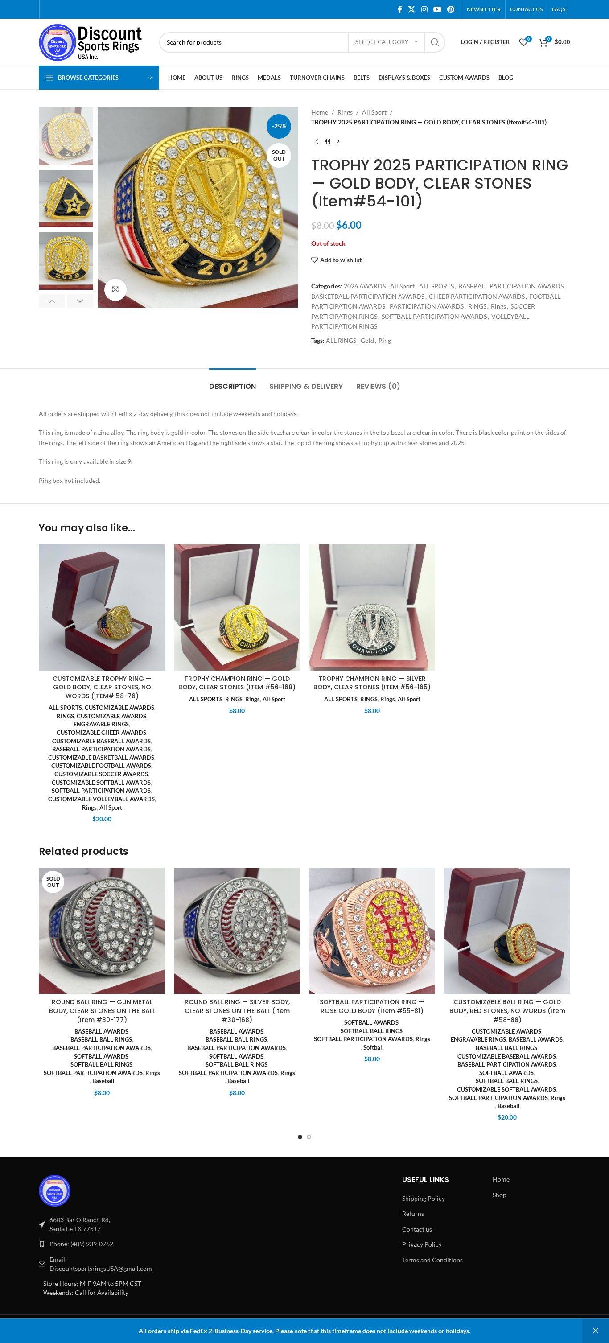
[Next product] (338, 141)
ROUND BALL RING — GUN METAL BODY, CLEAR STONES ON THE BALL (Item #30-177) (102, 1010)
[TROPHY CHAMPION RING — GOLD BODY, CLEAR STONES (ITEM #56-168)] (237, 607)
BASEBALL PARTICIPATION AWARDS (511, 286)
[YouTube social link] (437, 9)
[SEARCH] (435, 42)
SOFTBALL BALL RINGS (101, 1064)
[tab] (232, 381)
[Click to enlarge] (115, 290)
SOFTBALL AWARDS (101, 1056)
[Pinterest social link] (450, 9)
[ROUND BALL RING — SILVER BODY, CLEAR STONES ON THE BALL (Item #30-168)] (237, 931)
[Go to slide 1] (300, 1137)
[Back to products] (327, 141)
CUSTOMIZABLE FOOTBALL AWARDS (101, 765)
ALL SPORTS (436, 286)
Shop (499, 1195)
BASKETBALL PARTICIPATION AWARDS (367, 296)
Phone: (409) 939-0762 (81, 1244)
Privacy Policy (422, 1244)
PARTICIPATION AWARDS (427, 306)
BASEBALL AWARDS (101, 1031)
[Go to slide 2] (309, 1137)
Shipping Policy (423, 1198)
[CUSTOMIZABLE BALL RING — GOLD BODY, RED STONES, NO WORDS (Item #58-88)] (507, 931)
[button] (52, 301)
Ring (385, 340)
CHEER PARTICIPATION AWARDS (477, 296)
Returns (413, 1213)
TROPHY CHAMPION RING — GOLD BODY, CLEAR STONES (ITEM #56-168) (237, 683)
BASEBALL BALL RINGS (101, 1039)
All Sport (374, 112)
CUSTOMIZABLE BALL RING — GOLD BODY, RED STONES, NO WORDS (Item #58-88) (507, 1010)
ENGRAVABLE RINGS (101, 724)
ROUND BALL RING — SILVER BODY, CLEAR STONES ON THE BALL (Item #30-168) (237, 1010)
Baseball (103, 1080)
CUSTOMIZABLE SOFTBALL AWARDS (101, 782)
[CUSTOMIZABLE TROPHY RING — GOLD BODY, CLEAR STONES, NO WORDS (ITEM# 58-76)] (102, 607)
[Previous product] (316, 141)
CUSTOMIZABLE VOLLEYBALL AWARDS (101, 799)
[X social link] (411, 9)
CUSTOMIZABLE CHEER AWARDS (101, 732)
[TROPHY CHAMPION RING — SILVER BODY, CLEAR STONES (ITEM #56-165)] (372, 607)
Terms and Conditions (432, 1260)
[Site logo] (94, 41)
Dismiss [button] (595, 1331)
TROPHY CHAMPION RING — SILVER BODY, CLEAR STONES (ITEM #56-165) (372, 683)
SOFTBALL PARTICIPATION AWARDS (434, 316)
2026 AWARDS (365, 286)
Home (319, 112)
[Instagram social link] (424, 9)
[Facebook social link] (400, 9)
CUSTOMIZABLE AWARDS (119, 707)
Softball (373, 1047)
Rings (345, 112)
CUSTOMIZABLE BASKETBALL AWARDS (101, 757)
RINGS (477, 306)
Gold (367, 340)
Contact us (417, 1229)
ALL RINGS (341, 340)
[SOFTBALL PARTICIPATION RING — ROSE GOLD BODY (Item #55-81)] (372, 931)
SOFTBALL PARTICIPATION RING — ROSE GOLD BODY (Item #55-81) (372, 1006)
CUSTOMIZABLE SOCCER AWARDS (101, 774)
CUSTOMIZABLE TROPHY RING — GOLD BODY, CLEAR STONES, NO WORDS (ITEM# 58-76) (102, 687)
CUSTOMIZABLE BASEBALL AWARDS (101, 741)
